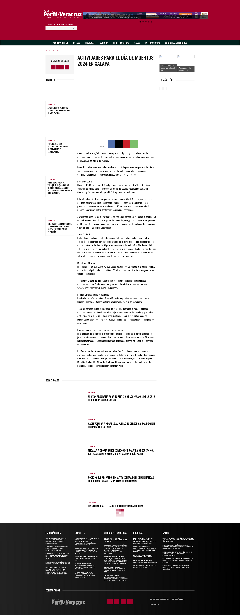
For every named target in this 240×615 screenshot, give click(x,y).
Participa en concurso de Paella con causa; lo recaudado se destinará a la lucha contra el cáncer (144, 541)
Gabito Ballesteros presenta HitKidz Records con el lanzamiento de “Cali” (57, 548)
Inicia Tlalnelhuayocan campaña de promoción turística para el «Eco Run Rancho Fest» (85, 575)
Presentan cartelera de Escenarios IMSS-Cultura (115, 506)
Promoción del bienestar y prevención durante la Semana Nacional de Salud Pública (177, 560)
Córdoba (92, 393)
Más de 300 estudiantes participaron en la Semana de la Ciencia (115, 540)
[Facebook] (53, 67)
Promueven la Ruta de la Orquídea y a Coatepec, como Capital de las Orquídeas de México (144, 549)
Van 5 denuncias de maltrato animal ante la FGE (144, 566)
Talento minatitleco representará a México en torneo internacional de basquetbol (84, 566)
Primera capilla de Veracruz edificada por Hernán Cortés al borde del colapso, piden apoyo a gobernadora (60, 187)
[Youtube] (67, 67)
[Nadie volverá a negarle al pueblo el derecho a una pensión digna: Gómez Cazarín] (66, 424)
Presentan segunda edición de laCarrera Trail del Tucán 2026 (86, 558)
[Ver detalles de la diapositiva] (168, 63)
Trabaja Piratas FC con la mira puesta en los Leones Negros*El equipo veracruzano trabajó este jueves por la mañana (86, 542)
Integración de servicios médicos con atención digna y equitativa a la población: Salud (177, 553)
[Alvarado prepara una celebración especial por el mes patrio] (60, 92)
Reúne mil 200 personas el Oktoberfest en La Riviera (143, 556)
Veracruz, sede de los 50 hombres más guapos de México (145, 561)
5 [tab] (151, 22)
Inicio (48, 50)
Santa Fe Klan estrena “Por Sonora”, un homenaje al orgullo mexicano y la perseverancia (56, 541)
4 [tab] (149, 22)
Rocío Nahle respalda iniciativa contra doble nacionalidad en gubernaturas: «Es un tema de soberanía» (121, 479)
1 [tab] (140, 22)
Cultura (56, 50)
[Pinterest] (126, 144)
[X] (62, 67)
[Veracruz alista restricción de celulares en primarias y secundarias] (60, 128)
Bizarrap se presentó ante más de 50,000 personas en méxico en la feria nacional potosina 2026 (58, 556)
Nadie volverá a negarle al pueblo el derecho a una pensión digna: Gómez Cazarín (121, 425)
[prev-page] (161, 88)
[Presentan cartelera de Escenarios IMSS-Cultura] (66, 505)
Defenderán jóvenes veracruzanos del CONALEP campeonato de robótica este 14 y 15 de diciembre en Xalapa (116, 578)
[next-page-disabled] (165, 88)
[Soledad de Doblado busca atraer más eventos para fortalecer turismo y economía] (60, 208)
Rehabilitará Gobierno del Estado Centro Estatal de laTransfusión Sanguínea (175, 567)
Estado (91, 420)
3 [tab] (146, 22)
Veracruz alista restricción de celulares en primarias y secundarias (59, 147)
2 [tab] (143, 22)
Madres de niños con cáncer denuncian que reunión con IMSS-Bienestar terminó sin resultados (178, 540)
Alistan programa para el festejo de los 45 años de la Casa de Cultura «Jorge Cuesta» (121, 398)
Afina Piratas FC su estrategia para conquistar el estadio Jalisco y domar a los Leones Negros (86, 551)
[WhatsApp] (134, 144)
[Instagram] (58, 67)
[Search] (74, 28)
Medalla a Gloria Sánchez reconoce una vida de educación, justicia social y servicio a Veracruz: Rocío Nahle (121, 452)
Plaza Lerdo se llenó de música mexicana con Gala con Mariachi (58, 563)
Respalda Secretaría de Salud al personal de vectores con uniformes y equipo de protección (177, 546)
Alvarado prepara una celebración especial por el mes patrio (59, 110)
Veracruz (52, 104)
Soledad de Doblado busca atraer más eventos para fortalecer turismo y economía (60, 227)
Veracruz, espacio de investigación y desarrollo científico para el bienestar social (115, 569)
